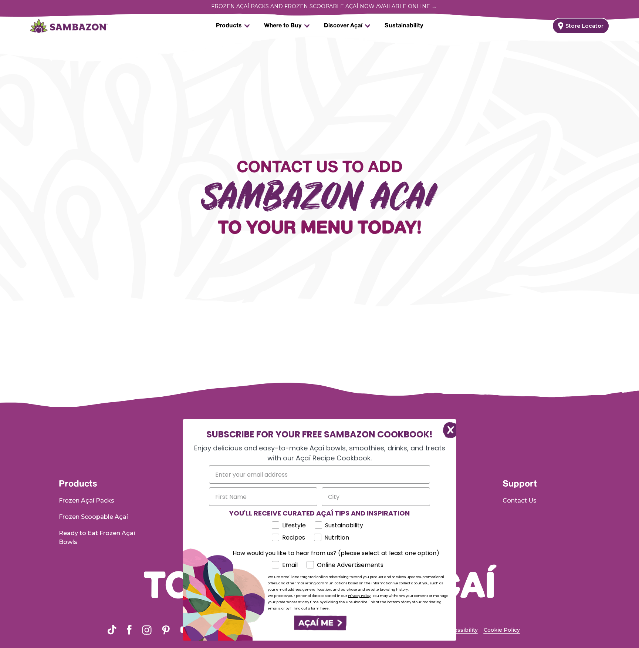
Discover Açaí (343, 25)
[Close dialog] (446, 428)
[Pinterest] (166, 630)
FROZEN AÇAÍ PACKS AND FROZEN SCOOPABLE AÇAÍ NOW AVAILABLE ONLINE (324, 6)
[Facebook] (129, 630)
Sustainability (404, 25)
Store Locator (584, 26)
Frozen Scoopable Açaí (93, 516)
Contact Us (520, 500)
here (324, 608)
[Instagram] (147, 630)
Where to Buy (283, 25)
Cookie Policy (502, 630)
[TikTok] (112, 630)
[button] (319, 623)
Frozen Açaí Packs (86, 500)
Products (229, 25)
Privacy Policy (359, 596)
